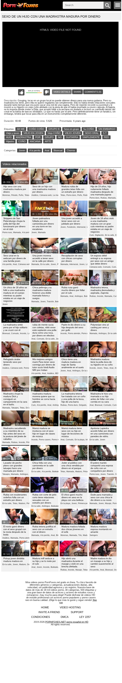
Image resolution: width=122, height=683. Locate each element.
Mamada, (112, 198)
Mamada (42, 232)
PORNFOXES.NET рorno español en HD (66, 622)
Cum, (92, 235)
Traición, (50, 301)
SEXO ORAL (92, 133)
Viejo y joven (12, 133)
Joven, (34, 232)
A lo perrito (34, 150)
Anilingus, (79, 296)
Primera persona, (85, 503)
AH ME (21, 129)
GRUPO (49, 137)
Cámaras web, (46, 195)
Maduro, (78, 471)
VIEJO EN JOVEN (33, 133)
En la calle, (110, 235)
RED (106, 137)
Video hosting (70, 607)
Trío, (80, 535)
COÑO (22, 141)
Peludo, (14, 195)
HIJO (9, 137)
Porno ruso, (7, 232)
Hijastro (10, 141)
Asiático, (35, 195)
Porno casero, (45, 440)
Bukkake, (56, 471)
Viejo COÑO (54, 133)
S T (105, 133)
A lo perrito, (27, 232)
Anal (47, 150)
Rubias (86, 195)
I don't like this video (47, 92)
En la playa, (80, 440)
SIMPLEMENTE (91, 137)
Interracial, (81, 227)
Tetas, (27, 195)
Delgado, (83, 405)
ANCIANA (35, 141)
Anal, (15, 264)
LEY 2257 (85, 616)
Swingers (94, 535)
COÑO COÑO (36, 129)
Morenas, (6, 195)
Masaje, (108, 503)
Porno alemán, (74, 333)
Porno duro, (71, 195)
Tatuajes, (15, 408)
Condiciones (40, 616)
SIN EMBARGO (106, 129)
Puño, (21, 195)
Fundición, (71, 227)
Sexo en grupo (71, 129)
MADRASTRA (23, 137)
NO (60, 137)
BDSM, (58, 373)
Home (45, 607)
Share (77, 92)
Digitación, (99, 235)
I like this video (21, 92)
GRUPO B (54, 129)
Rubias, (104, 198)
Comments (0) (93, 92)
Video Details (62, 92)
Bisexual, (6, 333)
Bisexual (58, 150)
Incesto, (100, 296)
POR (38, 137)
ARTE (48, 141)
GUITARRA (72, 137)
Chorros (71, 150)
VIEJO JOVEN (73, 133)
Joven (22, 150)
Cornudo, (107, 267)
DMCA (64, 616)
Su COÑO (88, 129)
